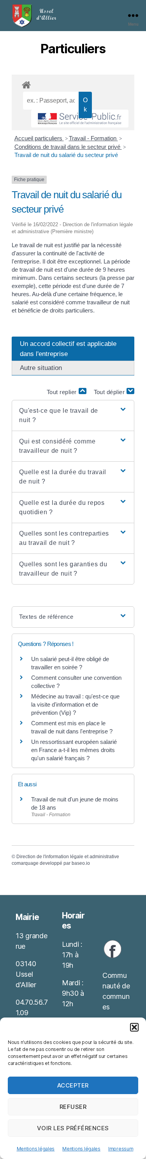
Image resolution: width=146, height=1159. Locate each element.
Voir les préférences (73, 1128)
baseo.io (81, 863)
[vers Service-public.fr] (79, 118)
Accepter (73, 1085)
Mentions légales (36, 1149)
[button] (134, 1027)
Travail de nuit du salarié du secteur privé (66, 155)
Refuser (73, 1106)
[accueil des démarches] (73, 83)
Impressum (121, 1149)
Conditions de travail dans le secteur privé (68, 146)
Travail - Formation (93, 138)
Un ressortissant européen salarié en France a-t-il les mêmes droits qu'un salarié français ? (74, 749)
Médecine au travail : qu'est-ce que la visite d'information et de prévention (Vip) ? (75, 704)
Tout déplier (110, 392)
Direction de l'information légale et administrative (67, 856)
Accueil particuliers (39, 138)
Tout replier (63, 392)
